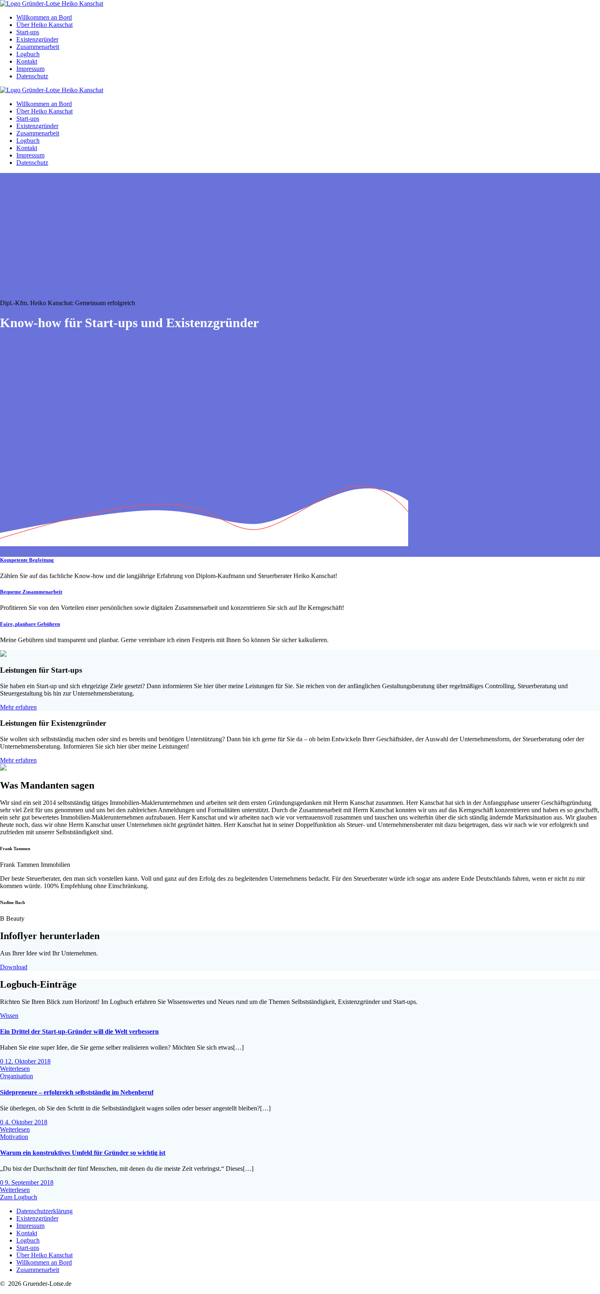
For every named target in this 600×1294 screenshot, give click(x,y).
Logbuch (28, 54)
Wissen (9, 1015)
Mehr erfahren (18, 707)
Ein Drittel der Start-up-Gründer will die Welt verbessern (79, 1031)
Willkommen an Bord (44, 17)
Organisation (16, 1075)
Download (13, 967)
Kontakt (26, 61)
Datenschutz (32, 76)
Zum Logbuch (18, 1197)
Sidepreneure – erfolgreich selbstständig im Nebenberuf (76, 1092)
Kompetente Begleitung (27, 560)
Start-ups (27, 32)
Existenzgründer (37, 39)
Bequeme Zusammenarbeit (31, 592)
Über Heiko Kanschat (44, 24)
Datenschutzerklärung (44, 1211)
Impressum (30, 68)
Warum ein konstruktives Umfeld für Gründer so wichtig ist (82, 1152)
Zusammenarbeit (37, 46)
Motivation (14, 1136)
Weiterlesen (15, 1068)
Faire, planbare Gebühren (30, 624)
